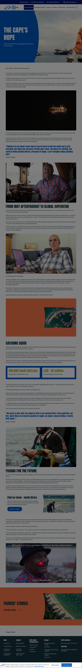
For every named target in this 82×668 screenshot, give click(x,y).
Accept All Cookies (66, 665)
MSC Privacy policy (39, 666)
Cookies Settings (55, 665)
